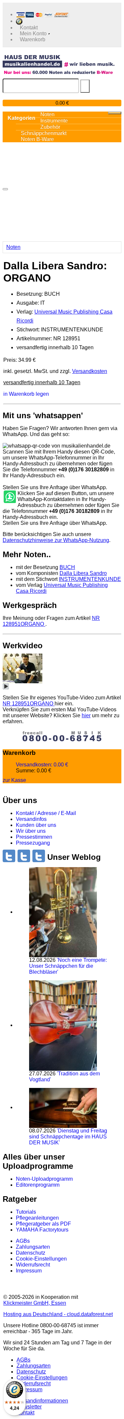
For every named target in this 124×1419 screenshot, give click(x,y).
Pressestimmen (34, 837)
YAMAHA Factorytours (42, 1230)
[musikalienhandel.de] (58, 61)
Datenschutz (30, 1253)
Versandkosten (89, 371)
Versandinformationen (42, 1400)
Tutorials (26, 1212)
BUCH (67, 567)
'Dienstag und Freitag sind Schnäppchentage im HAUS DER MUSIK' (68, 1136)
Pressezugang (33, 843)
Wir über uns (31, 831)
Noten (13, 247)
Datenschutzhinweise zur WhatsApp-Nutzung (56, 540)
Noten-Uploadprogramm (44, 1179)
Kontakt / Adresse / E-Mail (46, 813)
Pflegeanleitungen (37, 1218)
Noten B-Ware (37, 139)
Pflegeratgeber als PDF (43, 1224)
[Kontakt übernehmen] (9, 497)
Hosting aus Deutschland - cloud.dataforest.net (58, 1314)
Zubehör (50, 127)
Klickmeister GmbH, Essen (34, 1303)
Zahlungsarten (33, 1247)
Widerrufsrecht (33, 1264)
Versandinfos (31, 819)
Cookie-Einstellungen (41, 1259)
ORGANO (29, 703)
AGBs (23, 1241)
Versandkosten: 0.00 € (42, 764)
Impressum (29, 1270)
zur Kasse (14, 780)
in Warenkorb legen (26, 394)
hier (86, 715)
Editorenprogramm (38, 1185)
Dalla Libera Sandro (83, 573)
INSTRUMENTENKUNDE (90, 579)
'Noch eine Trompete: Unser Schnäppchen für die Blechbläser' (68, 966)
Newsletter (29, 1406)
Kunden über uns (36, 825)
